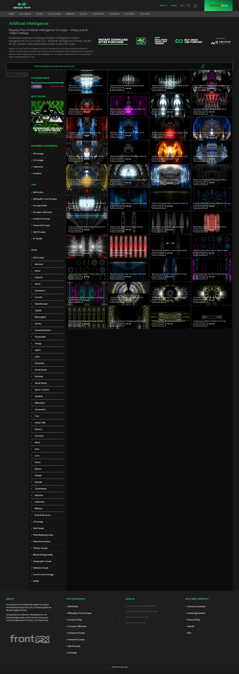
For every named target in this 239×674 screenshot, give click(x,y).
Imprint (190, 626)
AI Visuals (37, 238)
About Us (163, 5)
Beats (37, 271)
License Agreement (196, 613)
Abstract (39, 264)
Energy (38, 343)
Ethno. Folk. (40, 422)
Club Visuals (38, 528)
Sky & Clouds (41, 383)
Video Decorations (41, 541)
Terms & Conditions (196, 606)
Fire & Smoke (41, 370)
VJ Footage (38, 160)
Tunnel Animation (43, 330)
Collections (38, 167)
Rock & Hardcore (43, 515)
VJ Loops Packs (40, 205)
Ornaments (40, 409)
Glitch (37, 284)
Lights (38, 350)
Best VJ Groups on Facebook (136, 623)
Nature (38, 469)
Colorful (39, 277)
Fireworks (39, 363)
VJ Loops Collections (42, 212)
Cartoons (39, 436)
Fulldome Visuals (40, 568)
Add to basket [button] (75, 89)
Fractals (38, 297)
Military (38, 508)
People (38, 475)
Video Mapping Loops (43, 535)
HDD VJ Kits (38, 192)
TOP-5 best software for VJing (137, 617)
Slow (37, 449)
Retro (37, 442)
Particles (39, 376)
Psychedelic (40, 337)
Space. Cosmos (42, 389)
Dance (38, 462)
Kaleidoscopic (41, 304)
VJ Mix (36, 581)
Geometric (40, 290)
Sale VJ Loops (39, 232)
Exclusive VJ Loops (41, 218)
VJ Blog (174, 5)
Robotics (39, 495)
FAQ (182, 5)
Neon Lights (40, 317)
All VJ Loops (38, 257)
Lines (37, 356)
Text (37, 416)
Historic (38, 429)
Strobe (38, 323)
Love (37, 455)
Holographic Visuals (42, 561)
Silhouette (40, 403)
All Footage (38, 153)
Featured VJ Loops (41, 225)
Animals (38, 482)
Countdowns (41, 488)
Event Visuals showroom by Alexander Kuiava (142, 611)
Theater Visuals (40, 548)
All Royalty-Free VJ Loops (45, 199)
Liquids (38, 310)
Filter (36, 86)
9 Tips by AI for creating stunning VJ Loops (141, 606)
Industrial (39, 502)
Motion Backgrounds (43, 554)
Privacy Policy (193, 619)
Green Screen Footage (43, 574)
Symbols (39, 396)
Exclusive (37, 173)
